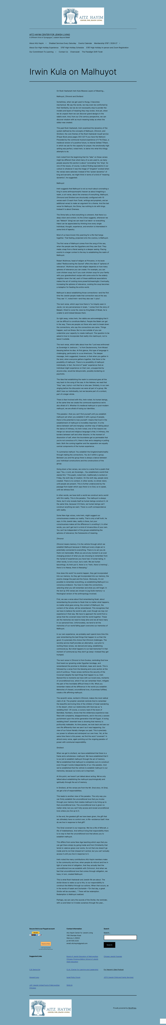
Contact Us (63, 52)
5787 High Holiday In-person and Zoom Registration (107, 48)
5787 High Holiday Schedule (72, 48)
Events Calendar (85, 43)
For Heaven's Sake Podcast (114, 969)
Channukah (75, 52)
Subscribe (46, 944)
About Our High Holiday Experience (43, 48)
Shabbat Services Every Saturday (62, 43)
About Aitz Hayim (36, 43)
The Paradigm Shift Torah (92, 52)
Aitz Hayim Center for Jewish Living (49, 34)
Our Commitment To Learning (41, 52)
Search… (107, 933)
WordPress (132, 1008)
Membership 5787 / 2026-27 (105, 43)
